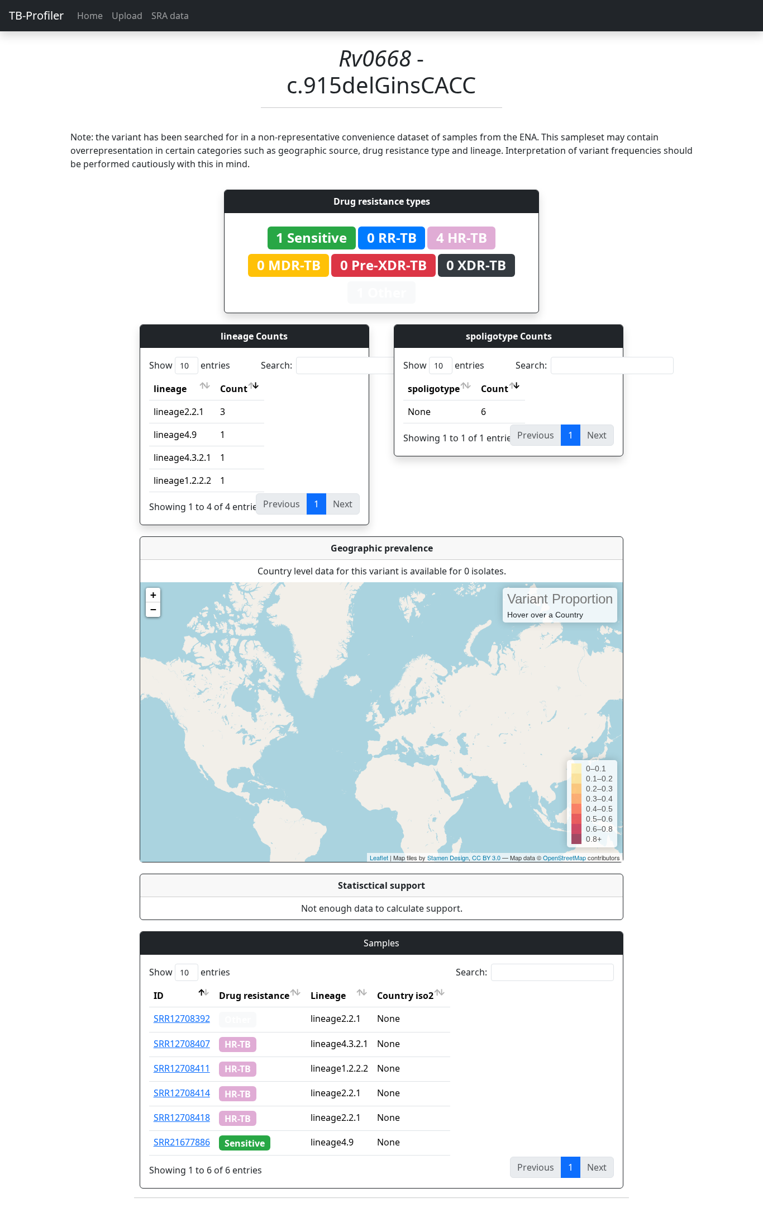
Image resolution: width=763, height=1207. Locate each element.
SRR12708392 (182, 1018)
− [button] (153, 609)
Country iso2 (405, 995)
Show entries (189, 365)
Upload (127, 16)
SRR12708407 (182, 1044)
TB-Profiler (36, 15)
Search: (276, 365)
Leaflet (379, 857)
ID (159, 995)
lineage (170, 389)
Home (90, 16)
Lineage (328, 995)
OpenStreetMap (564, 857)
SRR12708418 (182, 1117)
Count (233, 389)
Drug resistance (254, 995)
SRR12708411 (182, 1068)
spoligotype (434, 389)
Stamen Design (448, 857)
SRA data (170, 16)
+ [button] (153, 595)
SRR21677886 (182, 1142)
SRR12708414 (182, 1093)
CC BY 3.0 (486, 857)
